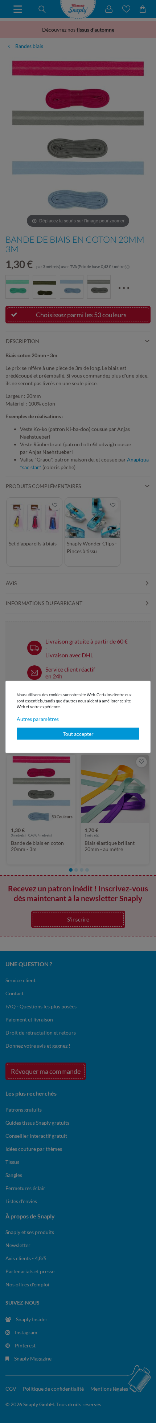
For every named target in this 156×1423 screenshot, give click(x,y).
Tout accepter (78, 733)
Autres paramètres (38, 718)
